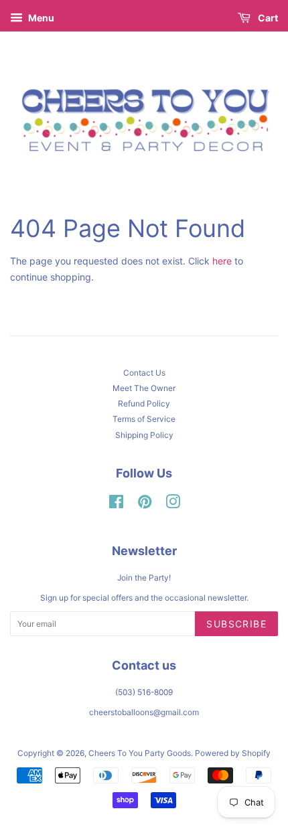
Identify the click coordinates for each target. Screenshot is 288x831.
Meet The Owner (144, 388)
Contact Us (144, 373)
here (222, 261)
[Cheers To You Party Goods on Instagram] (172, 505)
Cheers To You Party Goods (139, 753)
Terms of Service (144, 419)
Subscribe (236, 623)
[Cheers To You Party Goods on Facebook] (116, 505)
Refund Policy (144, 403)
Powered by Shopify (233, 753)
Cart (267, 17)
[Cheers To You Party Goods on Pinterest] (144, 505)
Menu (40, 17)
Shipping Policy (144, 435)
